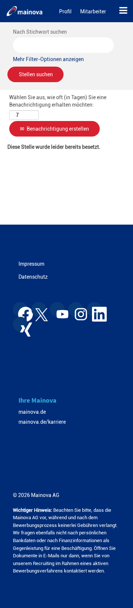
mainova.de (32, 411)
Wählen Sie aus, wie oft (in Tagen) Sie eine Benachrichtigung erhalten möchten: (57, 101)
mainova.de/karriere (42, 421)
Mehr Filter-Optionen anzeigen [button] (48, 59)
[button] (122, 11)
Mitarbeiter (93, 11)
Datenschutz (33, 277)
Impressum (31, 264)
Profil (65, 11)
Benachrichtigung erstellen (58, 129)
